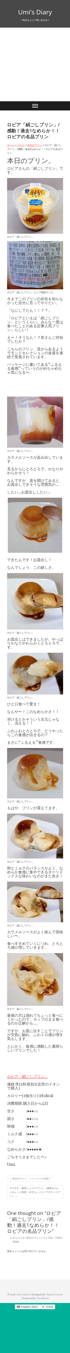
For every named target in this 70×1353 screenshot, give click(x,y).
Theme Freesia (54, 1294)
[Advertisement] (35, 64)
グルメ (20, 145)
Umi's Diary (35, 12)
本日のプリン (34, 145)
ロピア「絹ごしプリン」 (27, 1076)
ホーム (10, 145)
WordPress (43, 1298)
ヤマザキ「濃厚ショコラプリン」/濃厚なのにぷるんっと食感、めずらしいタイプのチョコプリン (34, 1192)
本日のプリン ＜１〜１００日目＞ (30, 1178)
